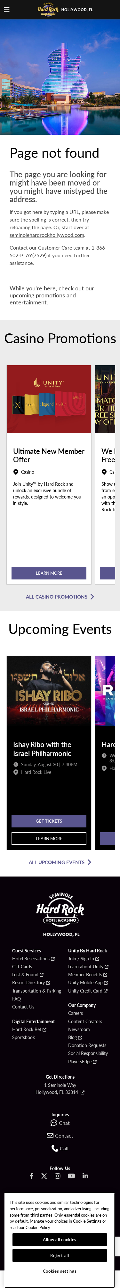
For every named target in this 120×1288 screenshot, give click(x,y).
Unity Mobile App (85, 983)
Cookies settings (60, 1271)
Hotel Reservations (31, 959)
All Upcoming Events (56, 862)
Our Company (82, 1005)
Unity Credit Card (85, 991)
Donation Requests (87, 1045)
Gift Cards (22, 967)
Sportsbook (23, 1037)
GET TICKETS (49, 821)
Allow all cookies (59, 1239)
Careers (75, 1013)
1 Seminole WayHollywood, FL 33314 (57, 1088)
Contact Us (23, 1007)
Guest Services (26, 951)
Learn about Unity (85, 967)
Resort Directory (28, 983)
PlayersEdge (80, 1062)
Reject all (59, 1255)
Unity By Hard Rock (87, 951)
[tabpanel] (49, 476)
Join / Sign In (81, 959)
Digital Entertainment (33, 1021)
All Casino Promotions (56, 596)
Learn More (49, 573)
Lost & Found (25, 975)
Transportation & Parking (36, 991)
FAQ (16, 999)
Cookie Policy (38, 1227)
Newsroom (79, 1029)
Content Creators (85, 1021)
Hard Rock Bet (26, 1029)
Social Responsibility (88, 1053)
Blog (72, 1037)
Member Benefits (85, 975)
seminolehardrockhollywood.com (47, 234)
